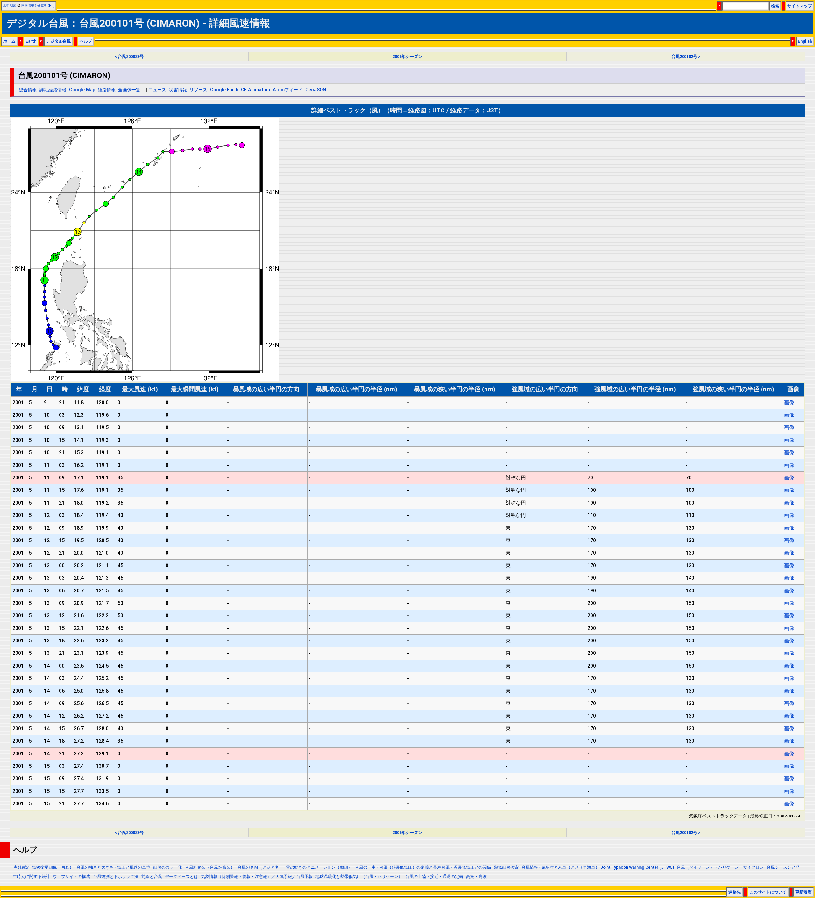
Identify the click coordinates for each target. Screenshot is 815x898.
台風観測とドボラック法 (115, 876)
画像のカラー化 (167, 867)
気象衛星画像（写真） (53, 867)
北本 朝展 (9, 6)
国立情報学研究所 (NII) (38, 6)
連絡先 (734, 892)
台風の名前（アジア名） (260, 867)
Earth (30, 41)
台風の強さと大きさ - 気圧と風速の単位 (113, 867)
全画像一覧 (129, 90)
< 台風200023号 (129, 56)
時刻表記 (21, 867)
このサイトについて (768, 892)
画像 (789, 403)
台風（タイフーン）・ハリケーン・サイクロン (720, 867)
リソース (198, 90)
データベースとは (181, 876)
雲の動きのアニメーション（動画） (319, 867)
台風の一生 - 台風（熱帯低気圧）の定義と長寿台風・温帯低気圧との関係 (423, 867)
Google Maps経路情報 (92, 90)
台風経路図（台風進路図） (210, 867)
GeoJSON (315, 90)
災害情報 (178, 90)
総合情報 (28, 90)
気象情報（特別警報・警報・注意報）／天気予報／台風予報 (257, 876)
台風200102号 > (685, 56)
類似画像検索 (506, 867)
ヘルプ (86, 41)
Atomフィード (287, 90)
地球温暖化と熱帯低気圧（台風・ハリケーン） (358, 876)
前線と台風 (151, 876)
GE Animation (255, 90)
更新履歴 (803, 892)
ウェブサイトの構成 (71, 876)
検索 (775, 6)
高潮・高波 (476, 876)
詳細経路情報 (52, 90)
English (805, 41)
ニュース (157, 90)
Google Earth (224, 90)
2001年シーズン (407, 56)
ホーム (9, 41)
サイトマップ (799, 6)
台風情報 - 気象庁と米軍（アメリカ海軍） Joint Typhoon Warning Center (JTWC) (597, 867)
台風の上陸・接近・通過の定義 (434, 876)
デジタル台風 (58, 41)
